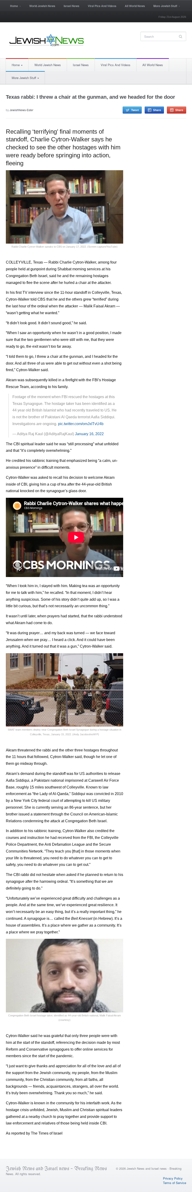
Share (157, 110)
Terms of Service (174, 1183)
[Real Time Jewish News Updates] (47, 40)
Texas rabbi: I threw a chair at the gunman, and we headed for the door (90, 97)
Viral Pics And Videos (102, 6)
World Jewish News (42, 6)
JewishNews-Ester (21, 110)
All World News (135, 6)
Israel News (71, 6)
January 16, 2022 (89, 434)
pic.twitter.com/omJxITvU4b (80, 424)
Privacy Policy (173, 1178)
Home (12, 7)
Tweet (135, 110)
